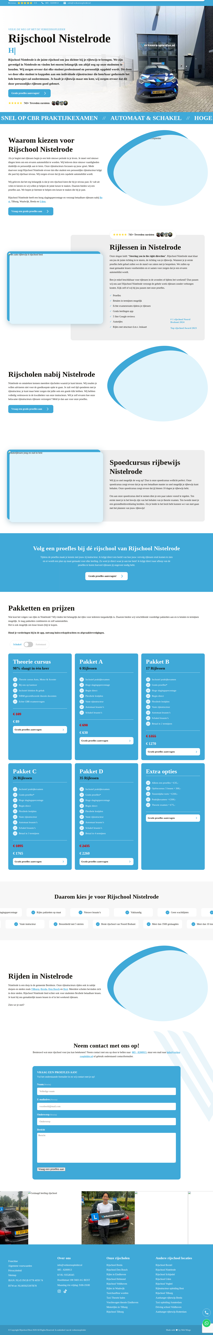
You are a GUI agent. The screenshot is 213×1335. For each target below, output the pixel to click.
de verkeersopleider (77, 1330)
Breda (44, 989)
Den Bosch (54, 989)
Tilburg (35, 989)
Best (65, 989)
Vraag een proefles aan (51, 1169)
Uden (43, 201)
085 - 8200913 (139, 1052)
